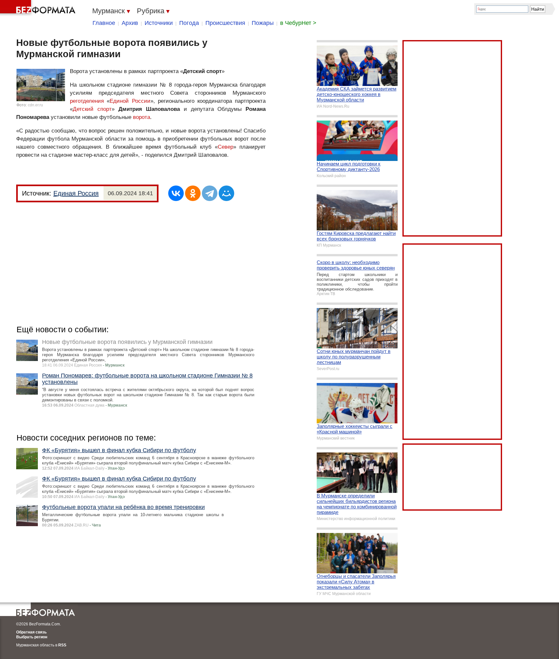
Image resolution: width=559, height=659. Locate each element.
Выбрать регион (31, 637)
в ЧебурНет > (298, 23)
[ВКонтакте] (176, 193)
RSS (62, 645)
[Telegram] (209, 193)
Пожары (263, 23)
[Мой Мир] (226, 193)
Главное (104, 23)
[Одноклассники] (193, 193)
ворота (141, 117)
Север (225, 147)
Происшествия (225, 23)
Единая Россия (76, 193)
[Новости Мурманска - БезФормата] (39, 8)
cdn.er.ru (35, 105)
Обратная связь (31, 632)
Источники (159, 23)
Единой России (130, 101)
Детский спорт (92, 109)
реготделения (87, 101)
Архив (130, 23)
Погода (189, 23)
